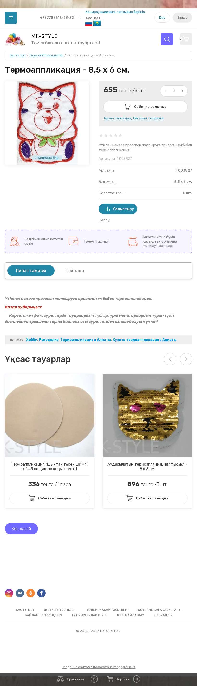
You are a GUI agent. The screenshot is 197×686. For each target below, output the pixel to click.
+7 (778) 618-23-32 (57, 18)
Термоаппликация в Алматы (85, 340)
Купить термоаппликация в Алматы (145, 340)
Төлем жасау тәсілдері (107, 609)
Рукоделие (49, 340)
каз (97, 18)
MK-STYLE (44, 36)
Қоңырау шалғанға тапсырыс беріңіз (115, 12)
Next (186, 359)
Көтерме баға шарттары (159, 609)
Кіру (162, 18)
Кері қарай (21, 528)
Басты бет (25, 609)
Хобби (31, 340)
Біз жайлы (163, 615)
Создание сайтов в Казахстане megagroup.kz (98, 667)
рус (89, 18)
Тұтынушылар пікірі (89, 615)
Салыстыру (123, 209)
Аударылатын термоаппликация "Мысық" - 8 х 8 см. (147, 466)
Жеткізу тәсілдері (60, 609)
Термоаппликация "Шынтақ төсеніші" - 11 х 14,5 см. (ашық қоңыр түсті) (49, 466)
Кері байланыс (130, 615)
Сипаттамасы (31, 270)
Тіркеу (182, 18)
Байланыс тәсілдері (43, 615)
